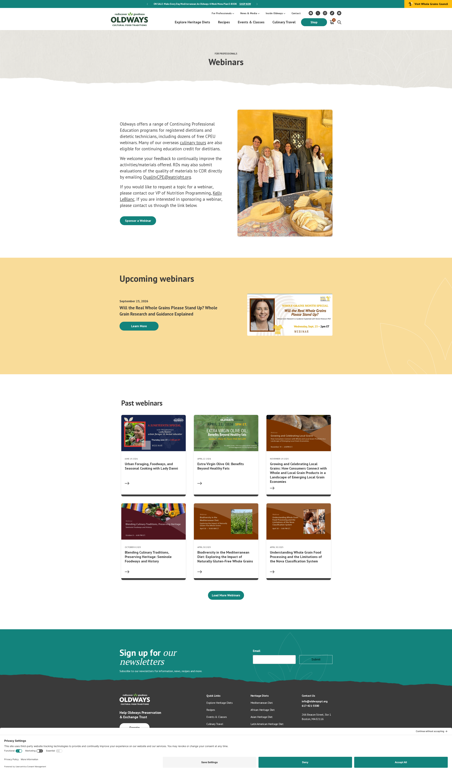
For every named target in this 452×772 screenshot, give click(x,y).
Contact (296, 13)
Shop (314, 22)
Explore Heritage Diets (192, 22)
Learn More (139, 326)
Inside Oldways (274, 13)
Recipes (224, 22)
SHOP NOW (245, 3)
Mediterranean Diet (262, 702)
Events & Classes (251, 22)
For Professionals (222, 13)
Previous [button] (147, 4)
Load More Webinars (226, 595)
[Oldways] (129, 19)
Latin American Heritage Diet (267, 724)
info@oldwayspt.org (315, 701)
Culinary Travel (284, 22)
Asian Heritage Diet (262, 717)
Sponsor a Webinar (138, 221)
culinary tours (193, 142)
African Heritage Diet (263, 710)
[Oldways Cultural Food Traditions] (311, 13)
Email (256, 651)
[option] (202, 3)
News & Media (248, 13)
